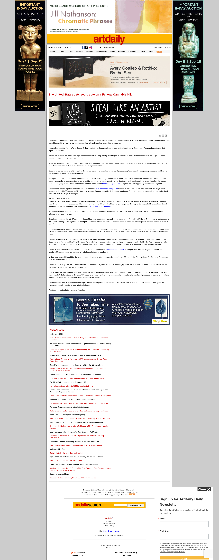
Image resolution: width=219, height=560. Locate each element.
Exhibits (93, 490)
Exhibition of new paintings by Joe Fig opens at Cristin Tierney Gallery (77, 378)
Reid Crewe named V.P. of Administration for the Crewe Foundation (76, 422)
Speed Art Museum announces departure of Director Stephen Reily (76, 365)
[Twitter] (86, 48)
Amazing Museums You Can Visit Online (66, 461)
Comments (132, 52)
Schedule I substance (115, 249)
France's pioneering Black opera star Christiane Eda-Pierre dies (75, 375)
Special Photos (96, 492)
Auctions (129, 492)
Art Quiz (94, 495)
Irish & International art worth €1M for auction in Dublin (71, 386)
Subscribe (121, 52)
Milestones (105, 490)
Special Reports (107, 492)
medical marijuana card (111, 184)
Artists (70, 52)
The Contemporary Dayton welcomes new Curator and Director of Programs (80, 396)
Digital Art (113, 490)
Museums (89, 52)
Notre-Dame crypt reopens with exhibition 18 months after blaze (75, 355)
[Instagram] (90, 48)
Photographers (101, 52)
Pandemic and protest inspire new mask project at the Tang (73, 399)
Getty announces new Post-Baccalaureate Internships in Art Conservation (79, 403)
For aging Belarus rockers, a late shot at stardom (69, 407)
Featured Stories (119, 492)
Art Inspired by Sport (58, 449)
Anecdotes (87, 495)
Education (101, 495)
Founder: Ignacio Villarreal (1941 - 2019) (109, 523)
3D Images (117, 495)
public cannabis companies (107, 189)
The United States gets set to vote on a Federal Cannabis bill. (74, 464)
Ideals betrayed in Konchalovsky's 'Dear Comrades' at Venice (74, 432)
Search (142, 52)
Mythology (108, 495)
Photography (130, 490)
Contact (150, 52)
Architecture (121, 490)
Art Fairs (135, 492)
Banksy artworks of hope (59, 474)
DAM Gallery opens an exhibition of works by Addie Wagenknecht (76, 445)
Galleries (79, 52)
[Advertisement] (141, 346)
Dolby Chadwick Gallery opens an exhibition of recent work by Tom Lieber (79, 411)
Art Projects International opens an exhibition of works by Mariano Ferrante (80, 418)
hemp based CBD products (100, 206)
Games (112, 52)
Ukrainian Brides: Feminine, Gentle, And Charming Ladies (73, 478)
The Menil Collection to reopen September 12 (68, 382)
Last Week (61, 52)
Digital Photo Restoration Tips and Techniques (68, 453)
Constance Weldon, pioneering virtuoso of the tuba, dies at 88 (74, 442)
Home (52, 52)
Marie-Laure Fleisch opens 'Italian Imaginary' (68, 415)
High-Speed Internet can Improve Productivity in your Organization (76, 457)
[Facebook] (83, 48)
